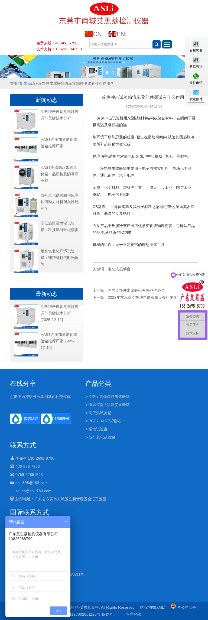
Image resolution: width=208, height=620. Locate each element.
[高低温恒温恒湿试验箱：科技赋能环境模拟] (26, 244)
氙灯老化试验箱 (102, 437)
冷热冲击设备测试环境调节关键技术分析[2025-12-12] (60, 313)
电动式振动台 (119, 269)
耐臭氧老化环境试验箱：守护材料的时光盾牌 (60, 257)
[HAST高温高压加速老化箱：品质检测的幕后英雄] (26, 188)
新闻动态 (27, 83)
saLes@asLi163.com (33, 491)
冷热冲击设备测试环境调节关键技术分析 (60, 114)
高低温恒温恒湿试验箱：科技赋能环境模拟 (60, 226)
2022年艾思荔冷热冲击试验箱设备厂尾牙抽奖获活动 (152, 297)
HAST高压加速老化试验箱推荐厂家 (59, 142)
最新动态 (46, 294)
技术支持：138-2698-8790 (59, 49)
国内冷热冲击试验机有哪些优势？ (136, 290)
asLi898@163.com (31, 483)
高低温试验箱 (100, 413)
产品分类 (98, 383)
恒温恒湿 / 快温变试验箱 (109, 404)
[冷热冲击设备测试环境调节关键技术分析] (26, 132)
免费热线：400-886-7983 (58, 43)
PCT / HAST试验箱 (105, 421)
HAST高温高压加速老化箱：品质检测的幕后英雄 (60, 174)
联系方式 (23, 445)
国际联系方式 (29, 512)
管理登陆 (133, 614)
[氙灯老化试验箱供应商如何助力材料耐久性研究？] (26, 216)
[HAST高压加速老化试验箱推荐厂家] (26, 160)
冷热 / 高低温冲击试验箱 (109, 396)
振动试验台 (98, 429)
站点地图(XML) (152, 607)
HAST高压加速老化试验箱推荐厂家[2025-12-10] (59, 341)
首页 (14, 83)
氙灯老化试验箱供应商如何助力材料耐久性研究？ (60, 201)
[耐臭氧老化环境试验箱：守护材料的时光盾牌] (26, 272)
